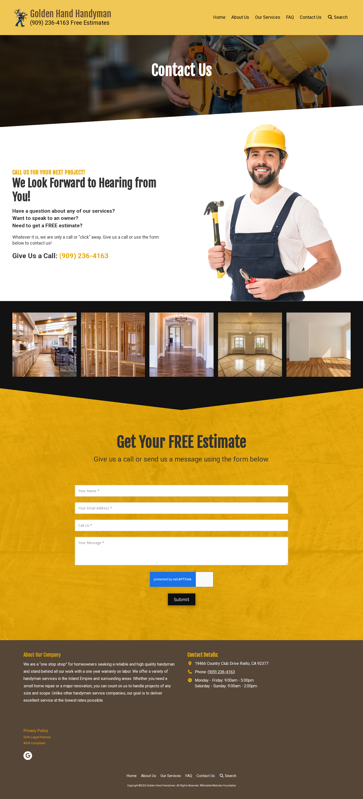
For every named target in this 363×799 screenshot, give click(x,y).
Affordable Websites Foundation (218, 785)
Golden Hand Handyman (70, 14)
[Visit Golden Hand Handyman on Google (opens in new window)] (27, 755)
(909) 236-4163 (221, 672)
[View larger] (44, 345)
